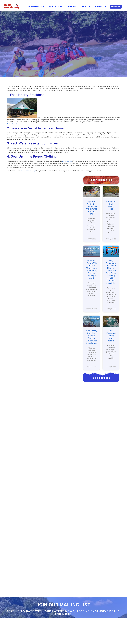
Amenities (72, 7)
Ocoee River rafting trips (28, 171)
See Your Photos (101, 378)
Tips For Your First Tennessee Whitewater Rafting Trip (91, 207)
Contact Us (100, 7)
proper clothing (67, 161)
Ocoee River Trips (36, 7)
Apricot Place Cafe (13, 124)
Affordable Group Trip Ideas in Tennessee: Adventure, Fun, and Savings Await (91, 269)
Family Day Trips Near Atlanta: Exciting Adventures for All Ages (91, 337)
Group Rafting (55, 7)
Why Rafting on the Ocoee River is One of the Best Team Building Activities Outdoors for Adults (111, 271)
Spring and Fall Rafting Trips (111, 205)
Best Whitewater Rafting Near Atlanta (111, 336)
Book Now (116, 7)
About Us (86, 7)
